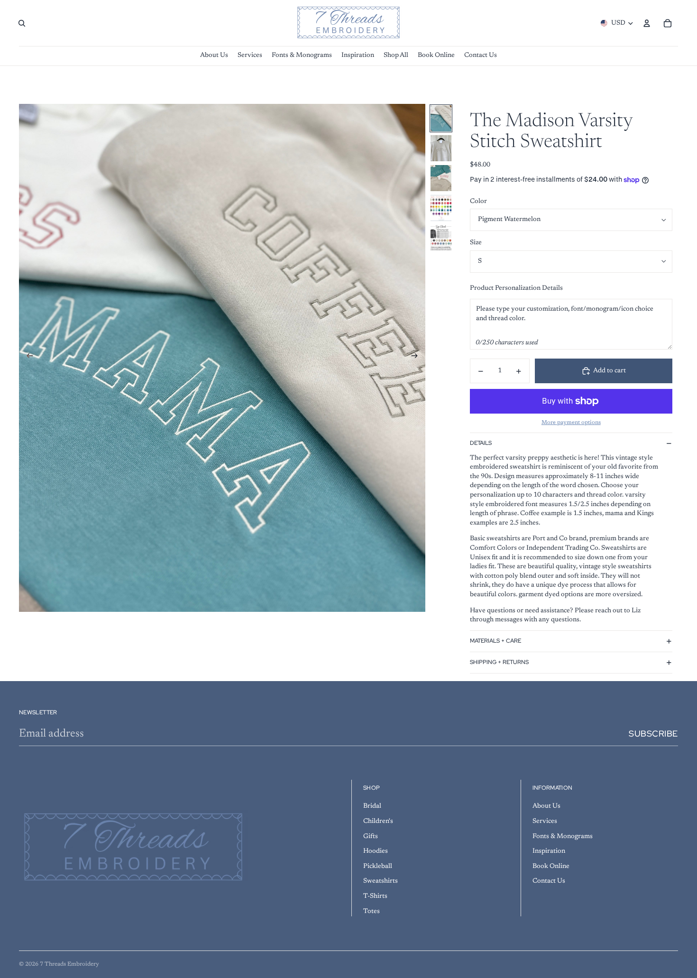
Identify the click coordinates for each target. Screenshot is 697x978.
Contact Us (548, 881)
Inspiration (548, 851)
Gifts (370, 836)
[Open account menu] (646, 23)
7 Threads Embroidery (69, 964)
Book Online (550, 866)
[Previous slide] (27, 357)
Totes (371, 911)
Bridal (372, 806)
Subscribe (653, 733)
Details (481, 443)
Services (544, 821)
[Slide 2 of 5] (441, 148)
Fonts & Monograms (562, 836)
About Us (546, 806)
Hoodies (375, 851)
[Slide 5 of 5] (441, 238)
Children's (378, 821)
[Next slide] (417, 357)
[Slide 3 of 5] (441, 178)
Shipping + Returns (499, 662)
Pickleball (377, 866)
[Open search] (21, 23)
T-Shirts (375, 896)
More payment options (571, 422)
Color (478, 201)
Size (476, 243)
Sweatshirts (380, 881)
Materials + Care (495, 641)
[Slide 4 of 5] (441, 208)
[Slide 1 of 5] (441, 118)
